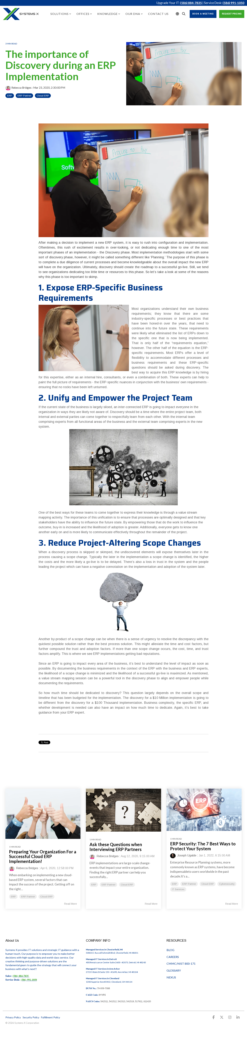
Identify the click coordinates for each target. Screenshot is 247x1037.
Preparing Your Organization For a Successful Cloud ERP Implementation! (42, 856)
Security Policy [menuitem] (31, 1017)
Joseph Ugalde (186, 855)
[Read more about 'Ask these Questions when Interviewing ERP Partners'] (123, 810)
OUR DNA (132, 13)
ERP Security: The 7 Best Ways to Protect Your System (203, 846)
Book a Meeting (203, 14)
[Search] (183, 14)
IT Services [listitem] (178, 889)
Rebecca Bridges (21, 87)
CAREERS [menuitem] (173, 956)
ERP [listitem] (13, 896)
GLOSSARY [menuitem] (174, 970)
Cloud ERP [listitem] (46, 896)
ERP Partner (24, 95)
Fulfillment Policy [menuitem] (50, 1017)
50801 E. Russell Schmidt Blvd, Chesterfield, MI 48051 (112, 952)
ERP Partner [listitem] (28, 896)
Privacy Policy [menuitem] (13, 1017)
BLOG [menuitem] (170, 950)
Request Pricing (232, 14)
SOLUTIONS (59, 13)
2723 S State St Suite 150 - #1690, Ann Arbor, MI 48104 (112, 972)
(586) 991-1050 (233, 3)
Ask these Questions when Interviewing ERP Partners (116, 847)
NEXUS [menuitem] (171, 977)
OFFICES (82, 13)
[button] (214, 1017)
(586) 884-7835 (191, 3)
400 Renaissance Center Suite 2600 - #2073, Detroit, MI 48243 (116, 962)
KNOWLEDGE (107, 13)
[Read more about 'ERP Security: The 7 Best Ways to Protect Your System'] (204, 810)
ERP (9, 95)
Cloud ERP (43, 95)
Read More (70, 903)
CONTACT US (158, 13)
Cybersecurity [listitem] (227, 884)
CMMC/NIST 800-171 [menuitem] (181, 963)
